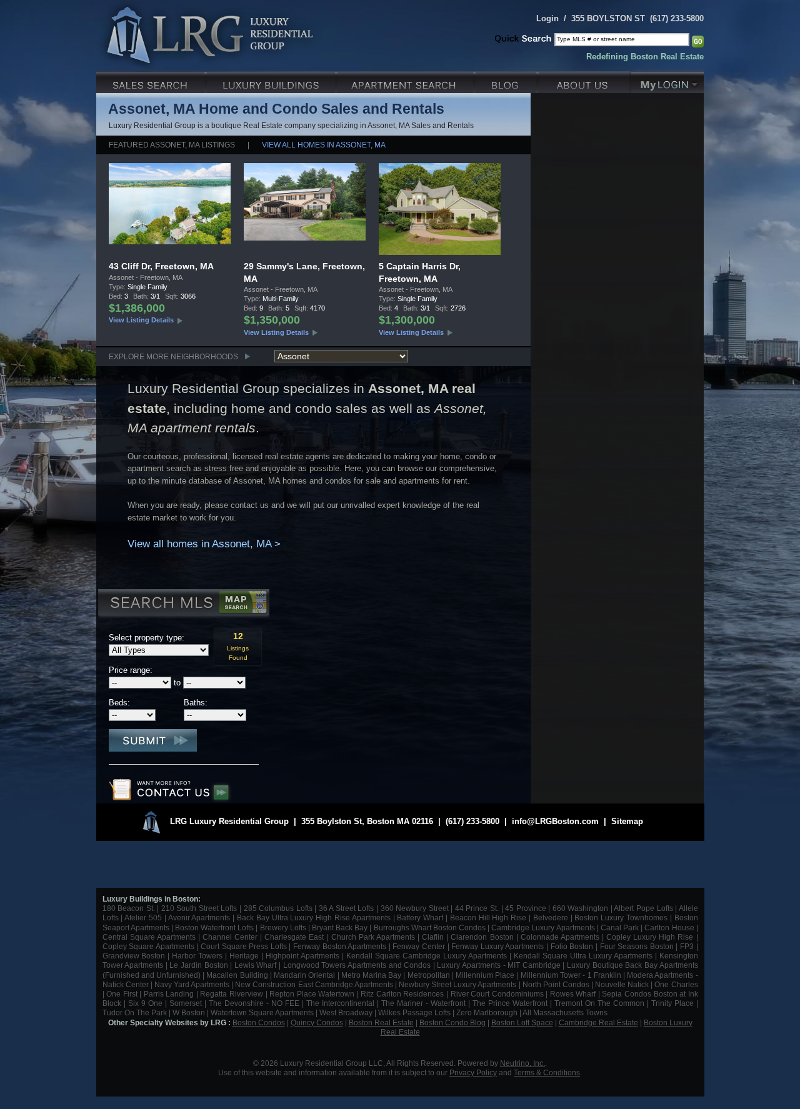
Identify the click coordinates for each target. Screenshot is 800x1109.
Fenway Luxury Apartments (497, 946)
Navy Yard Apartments (191, 984)
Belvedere (550, 917)
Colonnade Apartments (560, 937)
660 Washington (580, 908)
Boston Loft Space (522, 1022)
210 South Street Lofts (199, 908)
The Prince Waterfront (510, 1003)
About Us (585, 81)
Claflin (434, 937)
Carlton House (669, 927)
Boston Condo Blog (452, 1022)
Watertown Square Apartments (262, 1012)
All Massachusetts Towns (565, 1012)
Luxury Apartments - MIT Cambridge (498, 965)
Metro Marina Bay (371, 975)
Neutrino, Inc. (522, 1063)
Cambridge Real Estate (598, 1022)
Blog (507, 81)
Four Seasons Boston (638, 946)
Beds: (119, 702)
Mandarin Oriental (304, 975)
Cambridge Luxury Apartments (542, 927)
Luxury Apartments (407, 81)
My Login (667, 81)
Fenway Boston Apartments (339, 946)
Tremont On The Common (599, 1003)
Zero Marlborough (487, 1012)
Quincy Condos (317, 1022)
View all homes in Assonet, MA (324, 145)
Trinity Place (673, 1003)
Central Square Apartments (149, 937)
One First (122, 994)
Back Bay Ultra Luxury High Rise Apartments (314, 917)
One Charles (676, 984)
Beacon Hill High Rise (488, 917)
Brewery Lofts (283, 927)
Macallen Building (237, 975)
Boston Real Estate (381, 1022)
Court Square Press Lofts (244, 946)
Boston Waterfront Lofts (214, 927)
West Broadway (345, 1012)
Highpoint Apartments (304, 956)
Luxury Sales (151, 81)
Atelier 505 (144, 917)
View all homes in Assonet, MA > (204, 544)
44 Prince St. (477, 908)
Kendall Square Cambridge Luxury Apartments (427, 956)
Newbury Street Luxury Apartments (457, 984)
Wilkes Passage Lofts (414, 1012)
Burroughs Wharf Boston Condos (430, 927)
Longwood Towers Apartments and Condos (357, 965)
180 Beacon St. (128, 908)
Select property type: (146, 637)
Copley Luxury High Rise (649, 937)
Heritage (244, 956)
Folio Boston (572, 946)
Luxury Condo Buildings (272, 81)
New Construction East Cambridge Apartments (313, 984)
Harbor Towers (197, 956)
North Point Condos (555, 984)
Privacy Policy (473, 1072)
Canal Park (620, 927)
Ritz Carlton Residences (402, 994)
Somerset (185, 1003)
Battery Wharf (420, 917)
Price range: (130, 670)
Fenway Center (418, 946)
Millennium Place (485, 975)
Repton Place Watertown (311, 994)
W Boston (189, 1012)
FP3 (688, 946)
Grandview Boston (134, 956)
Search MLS (182, 604)
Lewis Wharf (255, 965)
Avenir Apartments (199, 917)
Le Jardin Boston (198, 965)
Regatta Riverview (231, 994)
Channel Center (230, 937)
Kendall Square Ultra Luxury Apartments (583, 956)
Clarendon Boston (482, 937)
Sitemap (627, 821)
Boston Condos (258, 1022)
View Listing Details (141, 320)
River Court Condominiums (497, 994)
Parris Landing (169, 994)
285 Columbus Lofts (278, 908)
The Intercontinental (340, 1003)
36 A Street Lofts (346, 908)
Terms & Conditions (547, 1072)
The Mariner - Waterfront (423, 1003)
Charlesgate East (294, 937)
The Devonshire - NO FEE (254, 1003)
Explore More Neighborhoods (173, 356)
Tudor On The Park (134, 1012)
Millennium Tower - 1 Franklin (571, 975)
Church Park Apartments (373, 937)
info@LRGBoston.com (555, 821)
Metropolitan (430, 975)
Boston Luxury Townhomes (621, 917)
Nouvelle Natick (622, 984)
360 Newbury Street (415, 908)
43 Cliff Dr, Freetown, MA (161, 266)
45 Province (525, 908)
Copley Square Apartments (148, 946)
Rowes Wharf (573, 994)
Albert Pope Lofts (643, 908)
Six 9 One (145, 1003)
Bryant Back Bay (340, 927)
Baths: (196, 702)
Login (547, 18)
